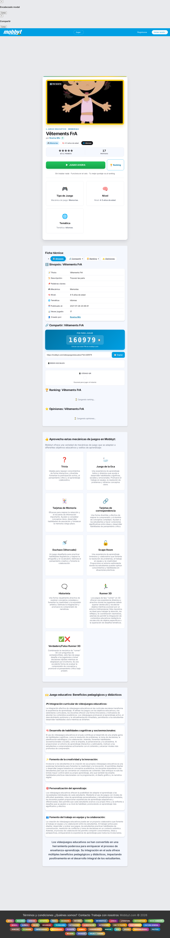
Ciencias (31, 921)
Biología (20, 921)
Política (155, 929)
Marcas (108, 929)
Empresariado (41, 929)
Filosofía (70, 929)
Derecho (15, 929)
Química (25, 925)
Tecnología (60, 925)
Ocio (117, 929)
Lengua (113, 921)
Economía (27, 929)
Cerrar (3, 13)
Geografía (65, 921)
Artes (10, 921)
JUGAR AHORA (75, 165)
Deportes (43, 921)
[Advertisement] (85, 54)
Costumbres (135, 925)
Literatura (125, 921)
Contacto (84, 915)
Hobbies (82, 929)
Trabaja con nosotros (105, 915)
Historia (77, 921)
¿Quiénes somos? (65, 915)
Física (54, 921)
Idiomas (88, 921)
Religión (70, 934)
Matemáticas (139, 921)
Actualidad (74, 925)
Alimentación (88, 925)
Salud (35, 925)
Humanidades (94, 929)
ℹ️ (58, 259)
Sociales (81, 934)
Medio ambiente (156, 921)
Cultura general (151, 925)
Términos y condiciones (38, 915)
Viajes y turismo (96, 934)
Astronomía (104, 925)
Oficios (127, 929)
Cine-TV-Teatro (119, 925)
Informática (101, 921)
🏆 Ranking (115, 165)
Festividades (57, 929)
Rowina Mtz (54, 138)
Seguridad (46, 925)
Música (14, 925)
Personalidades (140, 929)
